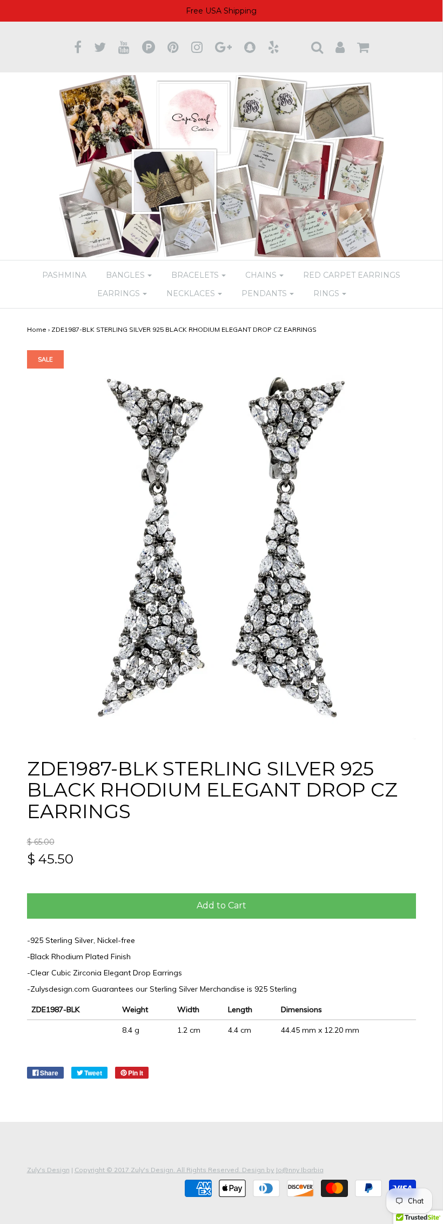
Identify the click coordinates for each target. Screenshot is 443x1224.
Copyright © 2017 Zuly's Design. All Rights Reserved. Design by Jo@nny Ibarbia (199, 1170)
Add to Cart (221, 905)
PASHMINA (64, 275)
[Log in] (340, 47)
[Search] (317, 47)
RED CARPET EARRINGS (351, 275)
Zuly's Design (48, 1170)
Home (36, 329)
